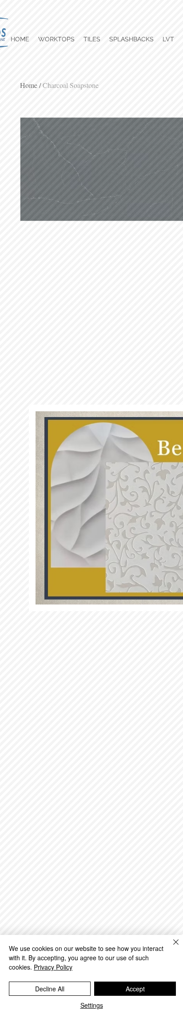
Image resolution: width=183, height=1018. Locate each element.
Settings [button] (91, 1005)
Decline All (49, 988)
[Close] (170, 947)
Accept (135, 988)
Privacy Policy (53, 966)
